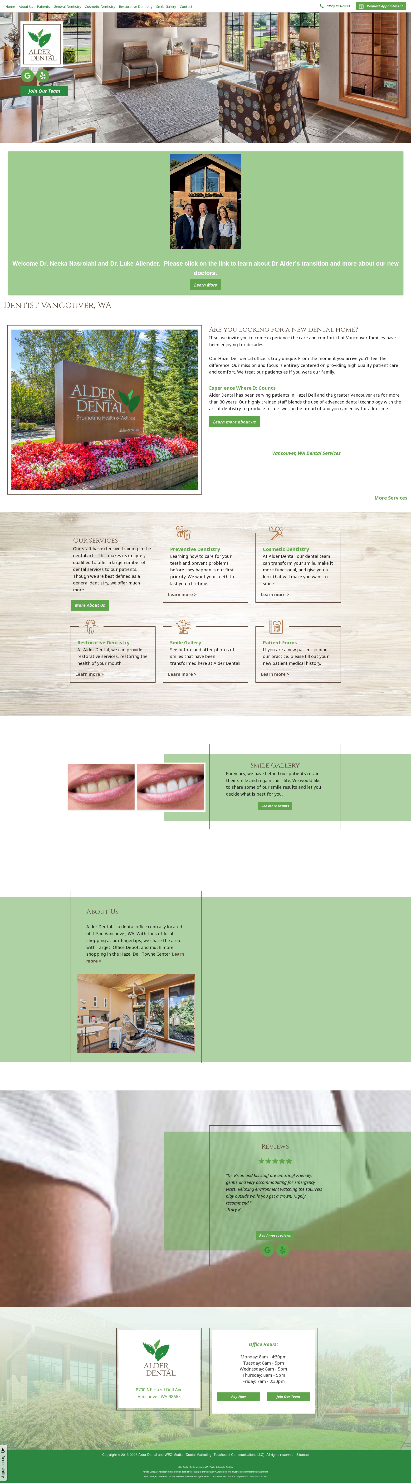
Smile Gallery (166, 6)
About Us (26, 6)
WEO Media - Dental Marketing (188, 1454)
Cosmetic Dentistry (100, 6)
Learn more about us (234, 422)
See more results (275, 805)
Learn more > (182, 594)
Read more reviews (275, 1235)
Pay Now (238, 1396)
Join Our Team (44, 91)
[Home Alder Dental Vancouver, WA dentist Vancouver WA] (41, 44)
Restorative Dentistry (135, 6)
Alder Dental (147, 1454)
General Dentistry (67, 6)
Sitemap (302, 1454)
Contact (186, 6)
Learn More (205, 285)
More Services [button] (390, 498)
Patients (43, 6)
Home (10, 6)
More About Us (90, 605)
